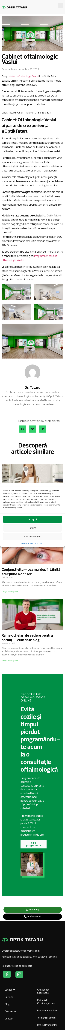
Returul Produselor (47, 1024)
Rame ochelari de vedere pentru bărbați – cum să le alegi (27, 637)
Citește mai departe (10, 592)
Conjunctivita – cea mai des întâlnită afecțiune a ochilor (31, 571)
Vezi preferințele (32, 536)
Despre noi (10, 1011)
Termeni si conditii (46, 1017)
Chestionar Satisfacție (43, 991)
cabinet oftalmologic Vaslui (23, 76)
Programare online (47, 1010)
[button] (60, 5)
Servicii (9, 996)
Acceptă (32, 519)
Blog (7, 1004)
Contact (9, 1018)
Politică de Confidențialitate (32, 543)
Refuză (32, 527)
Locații (8, 989)
